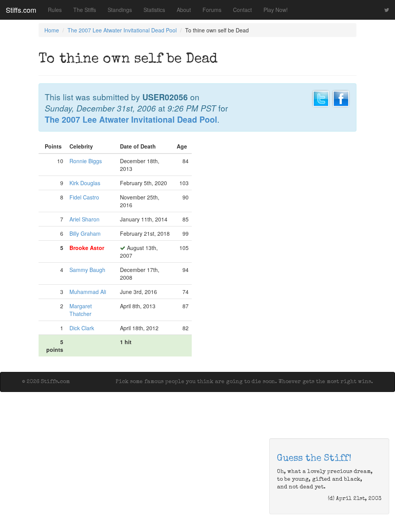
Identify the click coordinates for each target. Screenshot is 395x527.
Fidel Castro (84, 197)
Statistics (154, 10)
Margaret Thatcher (80, 310)
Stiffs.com (21, 10)
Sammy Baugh (87, 270)
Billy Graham (85, 233)
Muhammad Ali (87, 292)
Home (51, 30)
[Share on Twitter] (321, 97)
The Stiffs (84, 10)
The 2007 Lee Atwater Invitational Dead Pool (122, 30)
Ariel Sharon (84, 219)
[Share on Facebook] (341, 97)
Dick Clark (81, 328)
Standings (120, 10)
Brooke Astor (86, 248)
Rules (55, 10)
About (184, 10)
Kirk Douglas (84, 183)
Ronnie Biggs (85, 161)
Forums (212, 10)
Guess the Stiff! (314, 458)
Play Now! (275, 10)
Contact (242, 10)
